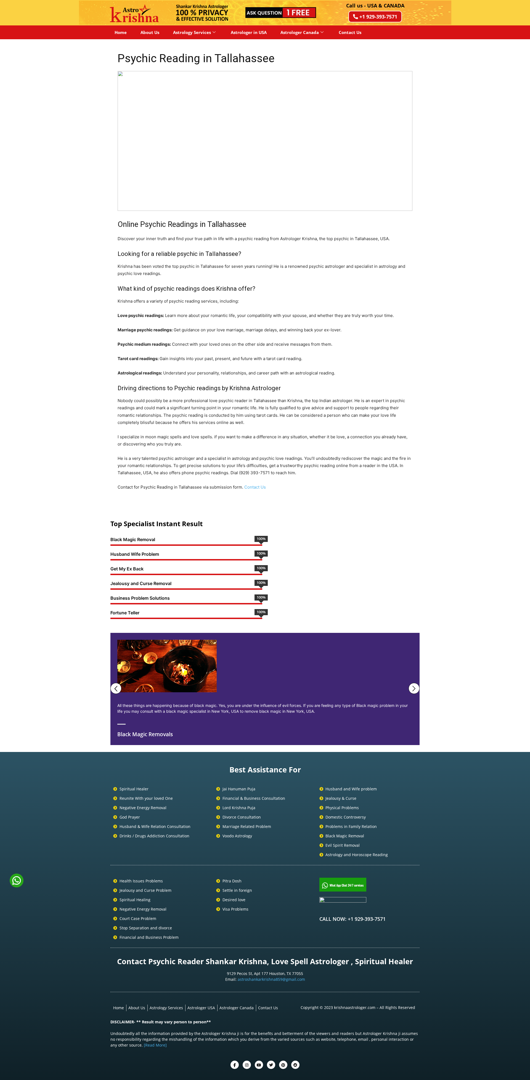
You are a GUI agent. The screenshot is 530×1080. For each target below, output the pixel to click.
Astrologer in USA (249, 32)
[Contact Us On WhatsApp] (16, 885)
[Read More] (155, 1045)
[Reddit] (295, 1065)
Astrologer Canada (299, 32)
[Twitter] (247, 1065)
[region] (265, 141)
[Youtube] (259, 1065)
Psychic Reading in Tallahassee (196, 58)
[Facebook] (234, 1065)
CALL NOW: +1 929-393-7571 (352, 919)
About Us (150, 32)
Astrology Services (192, 32)
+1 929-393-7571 (378, 16)
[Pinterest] (283, 1065)
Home (121, 32)
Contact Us (350, 32)
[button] (126, 141)
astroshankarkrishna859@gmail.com (271, 979)
